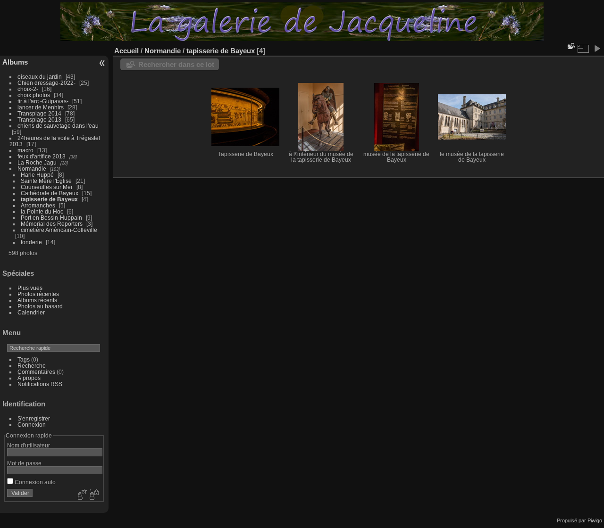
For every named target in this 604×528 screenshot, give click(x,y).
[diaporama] (597, 48)
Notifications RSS (39, 384)
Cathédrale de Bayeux (49, 193)
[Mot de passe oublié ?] (93, 495)
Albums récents (37, 300)
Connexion (31, 424)
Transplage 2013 (39, 119)
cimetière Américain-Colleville (59, 230)
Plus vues (29, 288)
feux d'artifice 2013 (41, 156)
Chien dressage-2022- (46, 83)
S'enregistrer (33, 418)
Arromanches (38, 205)
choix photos (33, 95)
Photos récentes (38, 294)
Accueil (126, 51)
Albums (15, 62)
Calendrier (31, 312)
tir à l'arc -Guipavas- (42, 101)
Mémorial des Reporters (52, 224)
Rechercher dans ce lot (176, 64)
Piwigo (594, 520)
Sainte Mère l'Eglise (46, 181)
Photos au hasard (40, 306)
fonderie (32, 242)
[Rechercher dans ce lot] (570, 46)
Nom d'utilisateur (28, 445)
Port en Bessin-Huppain (51, 217)
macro (25, 150)
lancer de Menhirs (40, 107)
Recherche (31, 366)
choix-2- (27, 89)
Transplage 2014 (39, 113)
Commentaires (36, 372)
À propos (29, 378)
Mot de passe (24, 463)
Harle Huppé (37, 175)
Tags (23, 359)
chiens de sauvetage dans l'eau (58, 126)
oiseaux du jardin (39, 77)
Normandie (31, 168)
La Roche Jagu (37, 162)
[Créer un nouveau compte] (81, 495)
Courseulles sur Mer (47, 187)
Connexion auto (34, 482)
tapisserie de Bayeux (49, 199)
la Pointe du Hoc (42, 211)
